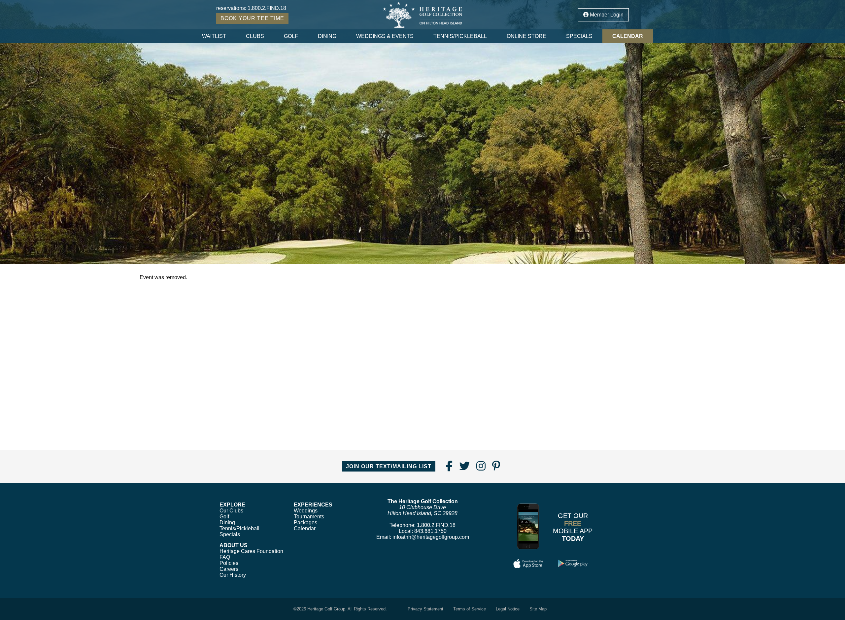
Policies (229, 563)
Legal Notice (508, 608)
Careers (229, 569)
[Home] (423, 14)
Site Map (538, 608)
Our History (233, 575)
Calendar (627, 36)
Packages (305, 522)
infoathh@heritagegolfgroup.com (430, 537)
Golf (291, 36)
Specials (579, 36)
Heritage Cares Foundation (251, 551)
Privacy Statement (425, 608)
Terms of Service (469, 608)
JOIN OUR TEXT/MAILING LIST (388, 466)
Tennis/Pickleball (460, 36)
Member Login (606, 14)
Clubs (255, 36)
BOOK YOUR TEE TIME (252, 18)
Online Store (526, 36)
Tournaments (309, 516)
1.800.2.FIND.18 (267, 8)
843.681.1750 (430, 531)
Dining (327, 36)
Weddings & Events (385, 36)
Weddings (306, 510)
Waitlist (214, 36)
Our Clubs (231, 510)
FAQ (225, 557)
